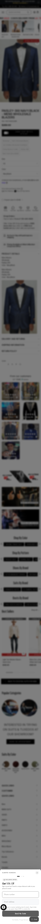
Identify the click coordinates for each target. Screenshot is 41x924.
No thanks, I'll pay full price (20, 920)
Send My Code (20, 913)
